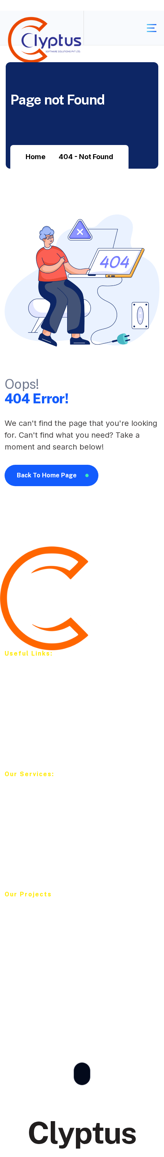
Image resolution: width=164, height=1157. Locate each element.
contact (22, 746)
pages (20, 703)
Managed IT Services (43, 866)
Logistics (24, 972)
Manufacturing (33, 958)
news (19, 732)
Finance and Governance (50, 987)
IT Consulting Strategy (45, 823)
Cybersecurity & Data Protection (61, 852)
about (19, 688)
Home (35, 157)
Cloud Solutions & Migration (54, 837)
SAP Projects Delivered (47, 929)
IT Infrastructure (35, 794)
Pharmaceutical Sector (45, 943)
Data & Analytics (36, 808)
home (19, 674)
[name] (151, 28)
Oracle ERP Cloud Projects (52, 914)
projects (23, 717)
